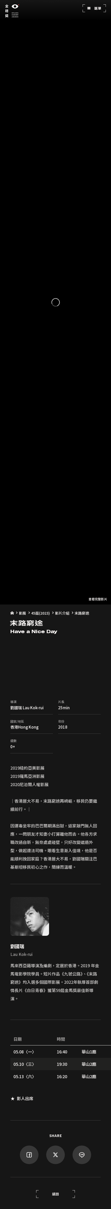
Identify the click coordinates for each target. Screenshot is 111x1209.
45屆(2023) (40, 613)
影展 (22, 613)
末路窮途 (82, 613)
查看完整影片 (98, 599)
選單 (97, 8)
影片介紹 (62, 613)
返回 (55, 1193)
